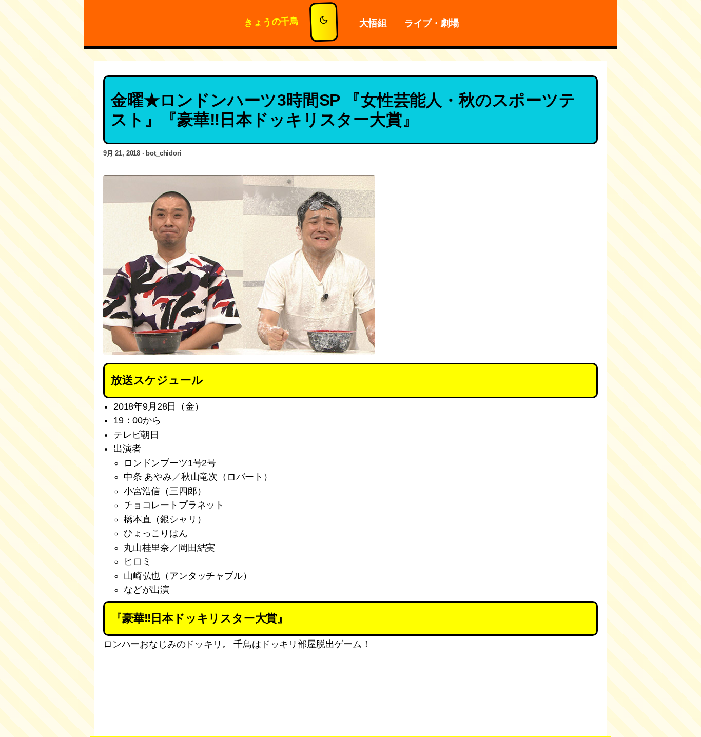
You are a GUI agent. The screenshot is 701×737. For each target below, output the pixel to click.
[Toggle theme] (324, 22)
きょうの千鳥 (272, 21)
